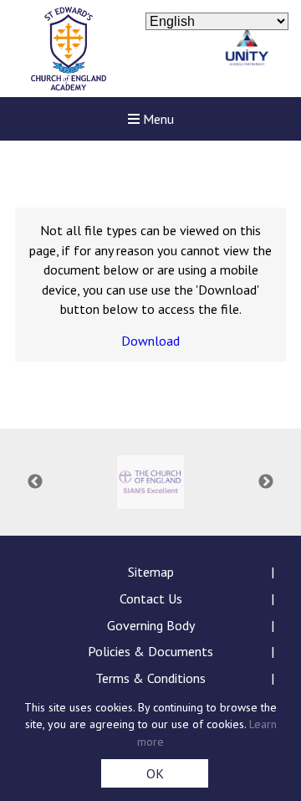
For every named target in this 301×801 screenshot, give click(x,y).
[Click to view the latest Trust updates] (247, 49)
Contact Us (151, 598)
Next (266, 482)
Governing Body (151, 625)
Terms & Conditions (150, 678)
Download (150, 340)
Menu (157, 118)
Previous (35, 482)
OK (155, 773)
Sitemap (151, 571)
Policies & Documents (150, 651)
